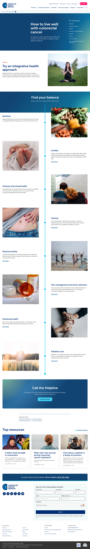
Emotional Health (37, 419)
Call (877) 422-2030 (45, 399)
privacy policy (63, 515)
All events (46, 531)
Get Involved (80, 7)
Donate (46, 527)
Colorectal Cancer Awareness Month (52, 529)
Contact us (24, 535)
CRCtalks (71, 24)
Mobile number (67, 496)
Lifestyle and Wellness (25, 419)
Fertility (71, 29)
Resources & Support (63, 7)
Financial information (7, 531)
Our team (4, 533)
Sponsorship (25, 529)
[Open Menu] (86, 7)
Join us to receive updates (50, 533)
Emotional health (73, 26)
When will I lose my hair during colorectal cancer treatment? (45, 455)
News (23, 531)
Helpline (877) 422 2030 (53, 3)
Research (73, 7)
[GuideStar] (85, 545)
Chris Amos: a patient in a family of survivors (74, 454)
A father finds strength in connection (15, 454)
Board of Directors (6, 535)
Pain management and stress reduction (76, 41)
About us (4, 527)
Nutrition (71, 34)
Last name (58, 489)
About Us (69, 3)
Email (37, 496)
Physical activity (73, 38)
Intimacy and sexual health (76, 31)
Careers (24, 527)
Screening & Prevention (43, 7)
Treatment (53, 7)
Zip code (77, 489)
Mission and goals (6, 529)
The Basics (33, 7)
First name (38, 489)
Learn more (54, 161)
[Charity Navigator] (79, 545)
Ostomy (71, 36)
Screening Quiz (63, 3)
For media (24, 533)
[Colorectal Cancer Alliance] (9, 5)
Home (3, 11)
